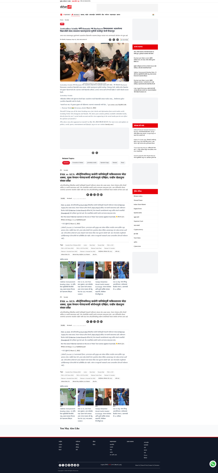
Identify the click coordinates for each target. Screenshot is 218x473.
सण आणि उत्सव (113, 455)
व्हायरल (118, 15)
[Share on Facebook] (93, 153)
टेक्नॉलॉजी (98, 15)
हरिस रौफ (95, 255)
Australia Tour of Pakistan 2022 (73, 245)
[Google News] (75, 465)
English (102, 465)
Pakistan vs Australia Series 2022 (69, 252)
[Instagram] (69, 465)
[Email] (78, 465)
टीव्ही (77, 450)
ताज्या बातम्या (138, 47)
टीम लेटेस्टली (62, 40)
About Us (137, 465)
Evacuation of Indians (78, 163)
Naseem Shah (101, 245)
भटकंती (111, 447)
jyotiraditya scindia (91, 163)
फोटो (145, 453)
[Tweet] (97, 153)
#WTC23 (121, 217)
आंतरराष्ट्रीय (92, 15)
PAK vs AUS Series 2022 (67, 248)
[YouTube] (66, 465)
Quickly (67, 15)
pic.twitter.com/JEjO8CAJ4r (117, 105)
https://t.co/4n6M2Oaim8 (77, 220)
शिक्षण (60, 450)
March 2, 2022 (91, 108)
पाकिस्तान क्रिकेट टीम (65, 255)
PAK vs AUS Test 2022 (82, 248)
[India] (153, 15)
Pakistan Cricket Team (96, 248)
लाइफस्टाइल (113, 15)
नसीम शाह (117, 252)
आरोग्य (111, 452)
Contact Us (151, 465)
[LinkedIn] (72, 465)
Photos (145, 455)
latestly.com (109, 124)
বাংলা (113, 465)
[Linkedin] (98, 194)
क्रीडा (103, 15)
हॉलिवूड (77, 447)
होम (61, 170)
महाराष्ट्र (82, 15)
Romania (115, 163)
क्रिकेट (94, 445)
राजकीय (60, 445)
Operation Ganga (104, 163)
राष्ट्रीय (86, 15)
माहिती (60, 447)
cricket (85, 245)
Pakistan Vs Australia (109, 248)
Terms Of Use (144, 465)
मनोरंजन (107, 15)
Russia (122, 163)
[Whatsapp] (94, 194)
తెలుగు (116, 465)
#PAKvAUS (65, 220)
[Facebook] (87, 194)
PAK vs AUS (110, 245)
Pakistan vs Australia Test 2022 (87, 252)
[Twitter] (91, 194)
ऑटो (145, 448)
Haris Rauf (92, 245)
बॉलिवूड (77, 445)
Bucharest (66, 163)
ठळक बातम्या (130, 442)
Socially (77, 15)
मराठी (109, 465)
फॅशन (111, 450)
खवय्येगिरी (112, 445)
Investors (157, 465)
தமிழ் (120, 465)
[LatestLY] (65, 8)
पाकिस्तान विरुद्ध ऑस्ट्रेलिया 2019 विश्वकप (81, 255)
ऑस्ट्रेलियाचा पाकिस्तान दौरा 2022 (105, 252)
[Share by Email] (101, 194)
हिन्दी (106, 465)
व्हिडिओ (145, 458)
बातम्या (62, 24)
